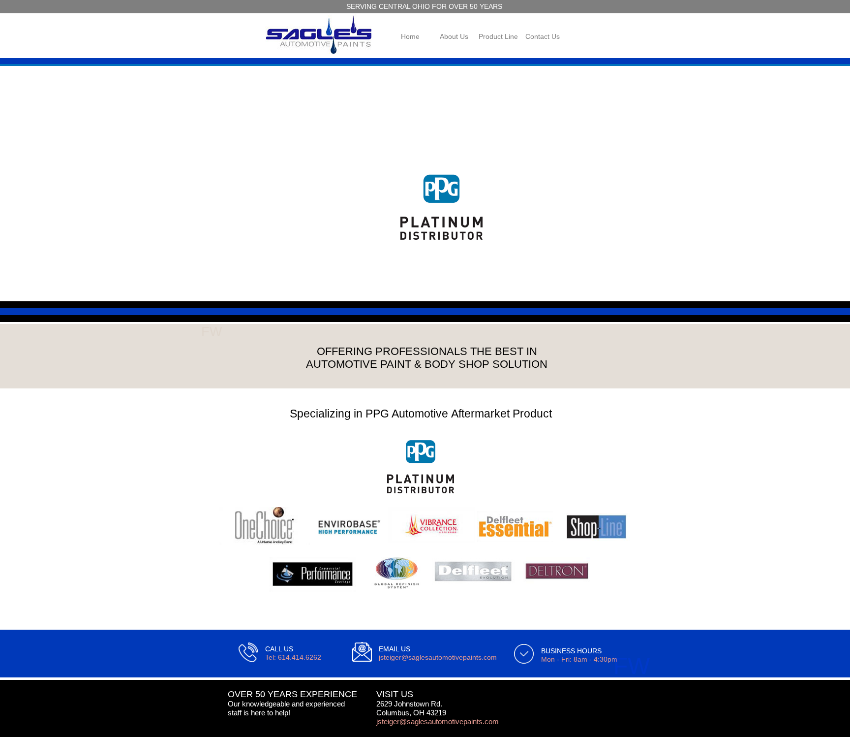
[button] (212, 179)
